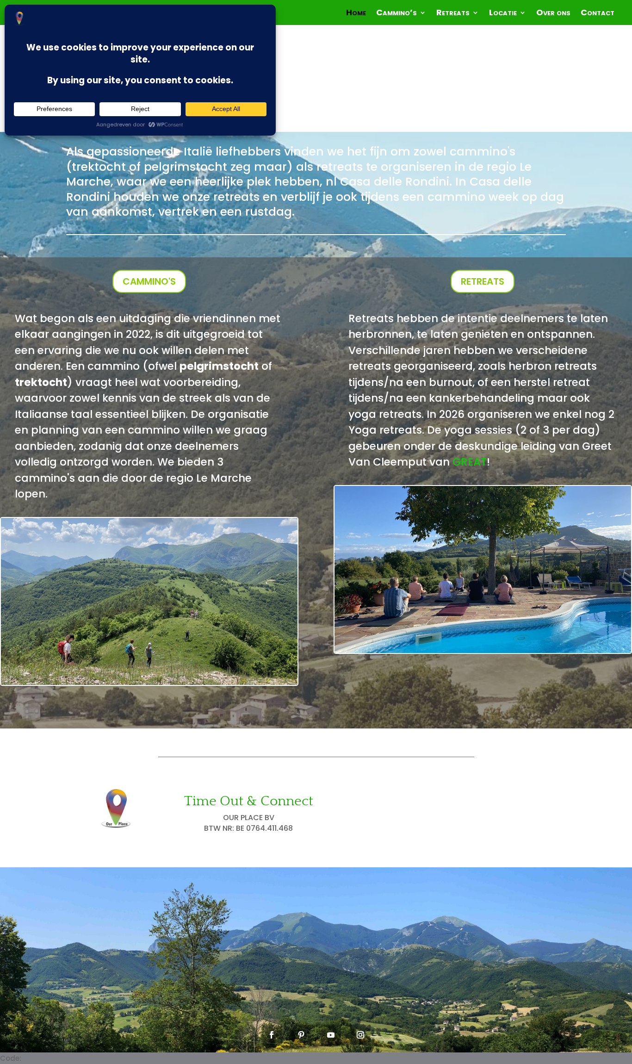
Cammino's (149, 281)
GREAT (469, 461)
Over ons (553, 13)
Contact (597, 13)
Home (356, 13)
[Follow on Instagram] (360, 1035)
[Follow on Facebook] (271, 1035)
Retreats (453, 13)
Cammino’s (396, 13)
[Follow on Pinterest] (301, 1035)
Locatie (503, 13)
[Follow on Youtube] (331, 1035)
